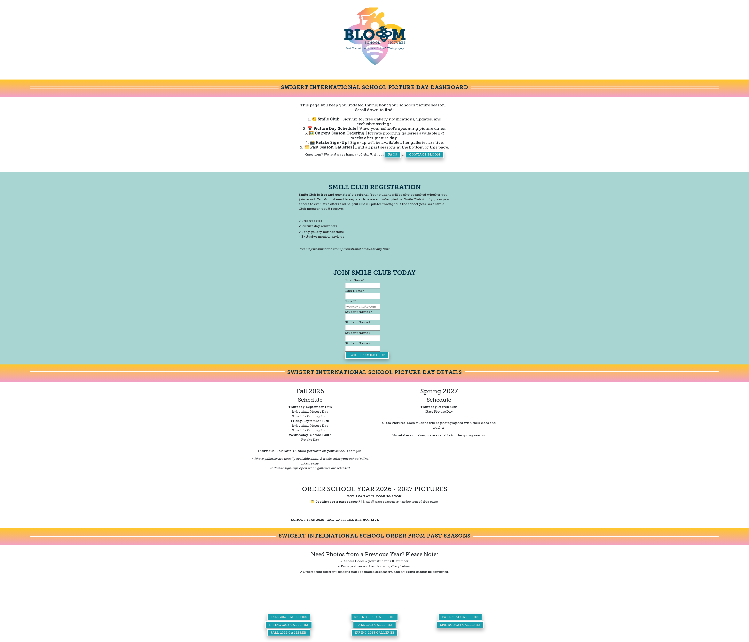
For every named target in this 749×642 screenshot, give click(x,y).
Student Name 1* (358, 312)
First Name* (355, 280)
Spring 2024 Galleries (460, 625)
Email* (350, 301)
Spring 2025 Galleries (289, 625)
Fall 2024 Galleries (460, 617)
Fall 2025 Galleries (289, 617)
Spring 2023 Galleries (375, 632)
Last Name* (354, 291)
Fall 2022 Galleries (289, 632)
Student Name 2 (358, 322)
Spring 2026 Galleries (374, 617)
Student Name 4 (358, 343)
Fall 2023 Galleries (374, 625)
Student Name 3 (358, 333)
